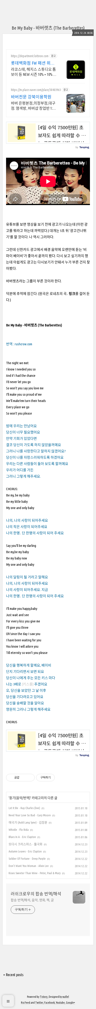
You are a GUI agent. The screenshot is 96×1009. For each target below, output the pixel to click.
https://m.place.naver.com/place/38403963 (36, 90)
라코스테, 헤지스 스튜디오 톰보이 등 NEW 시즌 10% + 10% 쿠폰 (34, 72)
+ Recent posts (13, 975)
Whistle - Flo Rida (19, 829)
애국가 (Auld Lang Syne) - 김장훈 (28, 822)
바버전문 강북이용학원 (31, 96)
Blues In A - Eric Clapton (22, 836)
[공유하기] (24, 777)
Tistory (44, 996)
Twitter (39, 1002)
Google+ (70, 1002)
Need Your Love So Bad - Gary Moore (30, 815)
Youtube (60, 1002)
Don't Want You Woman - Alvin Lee (29, 865)
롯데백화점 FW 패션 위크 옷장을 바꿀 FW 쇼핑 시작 (33, 63)
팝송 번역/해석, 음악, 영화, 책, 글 (32, 900)
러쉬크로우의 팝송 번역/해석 (36, 893)
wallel (65, 996)
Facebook (49, 1002)
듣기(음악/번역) (19, 798)
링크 (72, 294)
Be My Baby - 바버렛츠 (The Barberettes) (48, 28)
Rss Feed (25, 1002)
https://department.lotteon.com (29, 56)
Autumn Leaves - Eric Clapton (25, 851)
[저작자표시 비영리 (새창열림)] (59, 777)
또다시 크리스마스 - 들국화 (25, 844)
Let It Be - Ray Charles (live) (24, 808)
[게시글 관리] (29, 777)
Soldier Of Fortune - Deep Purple (27, 858)
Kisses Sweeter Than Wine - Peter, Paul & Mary (35, 873)
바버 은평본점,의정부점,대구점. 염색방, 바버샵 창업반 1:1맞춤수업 (33, 106)
